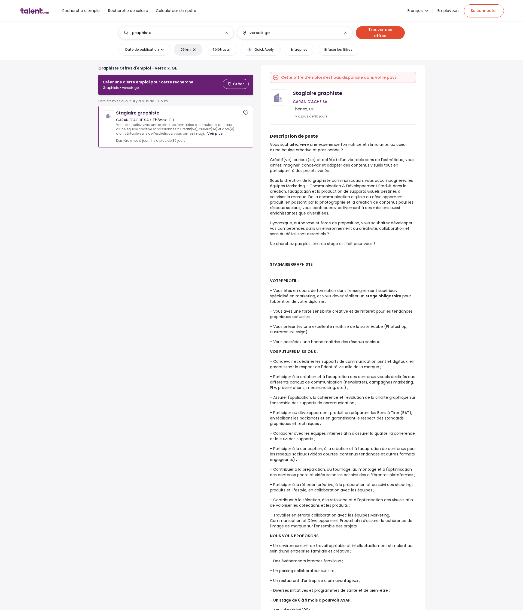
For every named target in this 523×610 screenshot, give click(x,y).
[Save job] (245, 112)
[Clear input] (226, 33)
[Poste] (171, 33)
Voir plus (215, 133)
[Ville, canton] (290, 33)
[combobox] (176, 33)
